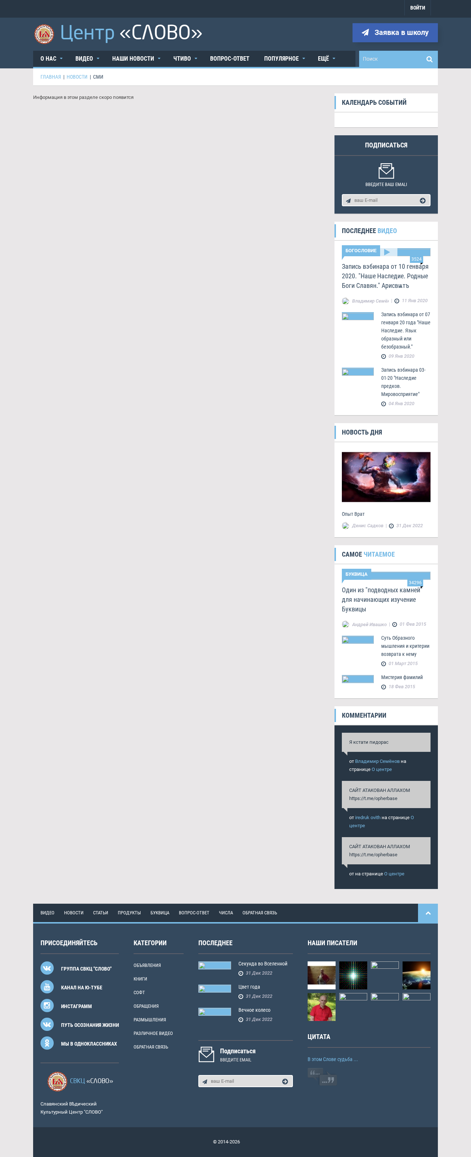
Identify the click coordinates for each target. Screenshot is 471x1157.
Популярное (281, 58)
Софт (139, 992)
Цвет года (249, 987)
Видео (84, 58)
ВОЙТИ (417, 8)
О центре (382, 769)
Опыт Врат (353, 514)
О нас (48, 58)
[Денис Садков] (322, 1006)
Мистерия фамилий (402, 677)
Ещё (323, 58)
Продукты (129, 912)
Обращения (146, 1006)
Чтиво (182, 58)
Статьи (100, 912)
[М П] (353, 975)
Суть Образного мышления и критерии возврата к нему (405, 646)
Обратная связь (259, 912)
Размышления (150, 1019)
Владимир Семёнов (377, 761)
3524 (416, 259)
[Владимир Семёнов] (417, 975)
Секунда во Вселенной (262, 964)
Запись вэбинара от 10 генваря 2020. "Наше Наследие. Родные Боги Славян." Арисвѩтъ (385, 276)
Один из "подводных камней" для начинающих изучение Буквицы (382, 599)
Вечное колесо (254, 1010)
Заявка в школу (401, 32)
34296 (415, 582)
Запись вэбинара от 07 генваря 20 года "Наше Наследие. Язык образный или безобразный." (406, 330)
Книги (140, 979)
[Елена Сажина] (353, 1006)
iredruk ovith (367, 817)
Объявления (147, 965)
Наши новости (133, 58)
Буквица (357, 574)
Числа (226, 912)
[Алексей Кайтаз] (385, 1006)
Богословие (361, 250)
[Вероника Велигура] (322, 975)
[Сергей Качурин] (385, 975)
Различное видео (153, 1033)
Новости (74, 912)
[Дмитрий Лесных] (417, 1006)
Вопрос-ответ (229, 58)
